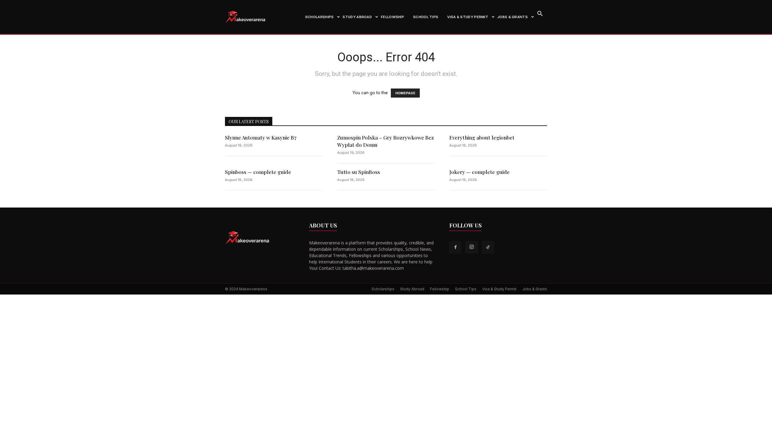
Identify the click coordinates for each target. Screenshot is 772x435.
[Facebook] (455, 247)
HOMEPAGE (405, 93)
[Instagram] (472, 247)
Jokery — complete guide (479, 172)
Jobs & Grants (512, 17)
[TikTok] (488, 247)
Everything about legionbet (481, 137)
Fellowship (392, 17)
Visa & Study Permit (467, 17)
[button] (540, 14)
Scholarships (319, 17)
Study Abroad (357, 17)
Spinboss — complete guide (258, 172)
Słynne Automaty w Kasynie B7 (260, 137)
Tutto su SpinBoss (358, 172)
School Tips (425, 17)
